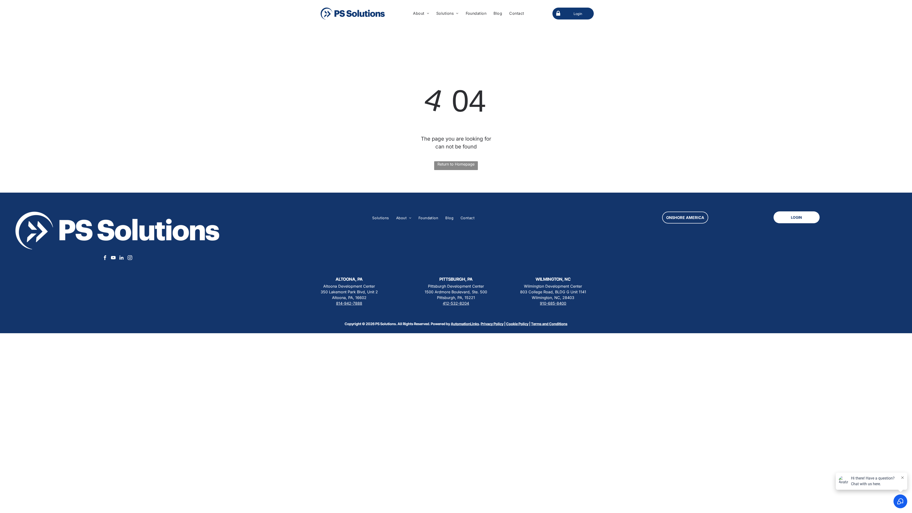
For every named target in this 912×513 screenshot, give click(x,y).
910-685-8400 (553, 303)
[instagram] (129, 258)
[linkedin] (121, 258)
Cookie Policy (517, 324)
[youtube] (113, 258)
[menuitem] (421, 13)
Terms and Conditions (549, 324)
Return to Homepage (456, 164)
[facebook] (105, 258)
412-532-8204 (456, 303)
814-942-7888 (349, 303)
